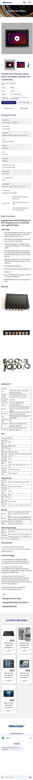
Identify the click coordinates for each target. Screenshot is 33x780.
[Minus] (30, 738)
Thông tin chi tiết (9, 108)
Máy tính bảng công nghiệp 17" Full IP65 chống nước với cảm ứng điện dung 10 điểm (8, 674)
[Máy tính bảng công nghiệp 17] (8, 663)
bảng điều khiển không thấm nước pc (15, 602)
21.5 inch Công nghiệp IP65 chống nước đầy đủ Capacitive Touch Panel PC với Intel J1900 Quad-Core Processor (8, 644)
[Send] (30, 777)
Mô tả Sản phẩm (24, 108)
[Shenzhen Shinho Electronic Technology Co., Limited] (7, 2)
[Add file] (2, 777)
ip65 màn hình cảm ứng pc (12, 599)
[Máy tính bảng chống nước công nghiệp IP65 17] (24, 633)
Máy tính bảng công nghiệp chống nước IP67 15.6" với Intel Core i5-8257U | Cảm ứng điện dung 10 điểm (9, 704)
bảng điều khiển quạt (10, 606)
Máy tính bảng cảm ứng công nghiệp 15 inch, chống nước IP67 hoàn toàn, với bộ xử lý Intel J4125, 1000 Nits (24, 674)
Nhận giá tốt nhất (9, 102)
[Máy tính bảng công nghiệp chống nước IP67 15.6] (8, 693)
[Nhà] (16, 728)
